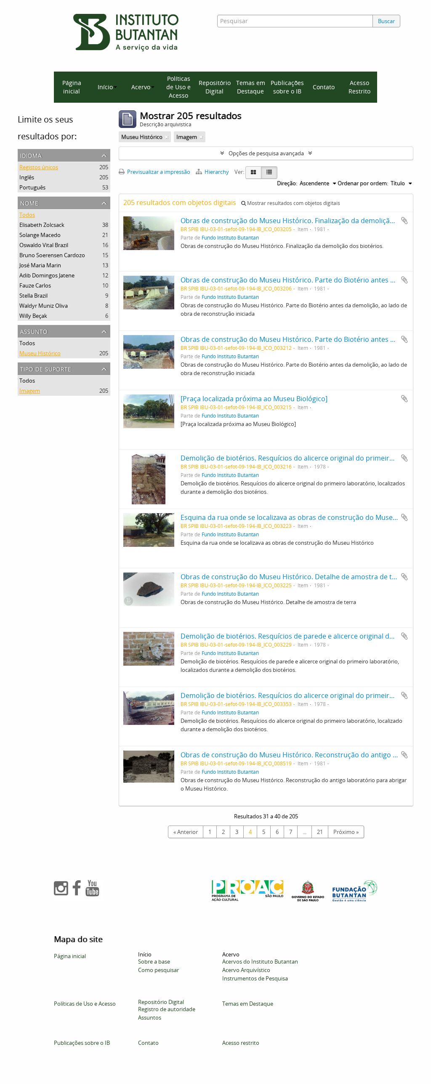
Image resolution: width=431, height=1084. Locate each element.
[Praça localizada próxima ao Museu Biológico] (254, 398)
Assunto (34, 330)
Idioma (31, 154)
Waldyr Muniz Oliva (43, 305)
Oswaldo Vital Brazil (43, 245)
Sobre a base (154, 961)
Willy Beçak (33, 316)
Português (32, 187)
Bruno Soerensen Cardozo (52, 255)
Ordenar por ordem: (363, 183)
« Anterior (185, 832)
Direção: (287, 183)
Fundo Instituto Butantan (230, 237)
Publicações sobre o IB (287, 87)
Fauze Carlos (35, 285)
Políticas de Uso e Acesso (178, 87)
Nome (29, 202)
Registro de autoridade (166, 1009)
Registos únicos (38, 167)
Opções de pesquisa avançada (266, 153)
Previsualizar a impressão (158, 172)
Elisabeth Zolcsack (41, 225)
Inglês (26, 177)
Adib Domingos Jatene (46, 275)
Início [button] (105, 87)
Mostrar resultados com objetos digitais (293, 203)
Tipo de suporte (45, 368)
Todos (27, 214)
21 (320, 832)
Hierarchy (216, 172)
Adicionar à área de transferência (404, 220)
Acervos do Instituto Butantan (260, 961)
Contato (324, 87)
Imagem (29, 390)
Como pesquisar (158, 970)
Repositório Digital (215, 87)
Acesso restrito (240, 1043)
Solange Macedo (40, 235)
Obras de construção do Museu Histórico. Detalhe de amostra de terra (293, 576)
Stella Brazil (33, 295)
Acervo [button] (140, 87)
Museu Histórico (40, 353)
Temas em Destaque (250, 87)
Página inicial (71, 87)
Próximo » (346, 832)
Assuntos (149, 1017)
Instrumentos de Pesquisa (255, 978)
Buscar (386, 21)
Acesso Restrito (359, 87)
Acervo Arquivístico (246, 970)
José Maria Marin (40, 265)
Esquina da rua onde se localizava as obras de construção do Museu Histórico (304, 517)
